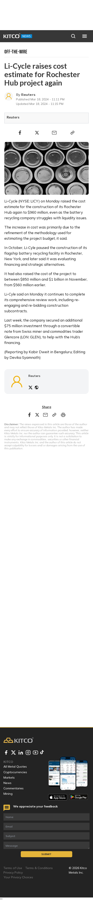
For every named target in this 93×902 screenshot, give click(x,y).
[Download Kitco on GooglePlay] (78, 797)
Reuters (28, 94)
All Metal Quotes (15, 766)
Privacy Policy (13, 872)
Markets (9, 777)
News (7, 783)
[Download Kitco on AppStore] (57, 797)
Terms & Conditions (39, 868)
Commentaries (13, 788)
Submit (46, 854)
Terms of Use (12, 868)
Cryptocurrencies (15, 772)
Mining (8, 794)
